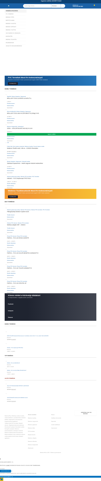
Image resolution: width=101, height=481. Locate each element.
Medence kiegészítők (33, 444)
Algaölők (9, 96)
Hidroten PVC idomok (25, 209)
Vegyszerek (23, 96)
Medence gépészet (32, 424)
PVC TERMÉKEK (10, 14)
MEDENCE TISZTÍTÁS (11, 29)
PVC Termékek (35, 176)
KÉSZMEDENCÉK (10, 42)
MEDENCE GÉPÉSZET (11, 26)
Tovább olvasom (11, 214)
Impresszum (54, 428)
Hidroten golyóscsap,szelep (13, 176)
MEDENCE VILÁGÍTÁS (11, 23)
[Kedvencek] (90, 6)
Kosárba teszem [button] (11, 103)
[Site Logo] (12, 6)
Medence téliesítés (32, 441)
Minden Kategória (16, 96)
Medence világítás (32, 438)
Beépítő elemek (31, 434)
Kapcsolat (53, 421)
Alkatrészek (30, 448)
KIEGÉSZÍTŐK (9, 36)
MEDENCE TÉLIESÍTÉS (11, 39)
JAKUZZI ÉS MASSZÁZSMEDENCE (14, 45)
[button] (1, 457)
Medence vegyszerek (33, 421)
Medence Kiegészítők (12, 126)
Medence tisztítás (29, 146)
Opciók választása (11, 183)
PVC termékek (31, 431)
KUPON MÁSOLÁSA (5, 471)
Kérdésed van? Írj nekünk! (86, 413)
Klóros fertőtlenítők (11, 111)
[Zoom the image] (32, 10)
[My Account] (86, 6)
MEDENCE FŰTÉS (10, 17)
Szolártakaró (21, 126)
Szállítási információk (56, 418)
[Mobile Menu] (6, 6)
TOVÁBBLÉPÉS (13, 83)
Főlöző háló (9, 146)
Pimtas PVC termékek (22, 236)
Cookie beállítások (55, 424)
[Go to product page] (51, 95)
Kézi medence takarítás (18, 146)
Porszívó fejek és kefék (38, 146)
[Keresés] (63, 6)
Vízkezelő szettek (26, 161)
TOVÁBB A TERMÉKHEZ (14, 63)
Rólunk (52, 414)
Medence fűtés (31, 428)
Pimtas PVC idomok (11, 236)
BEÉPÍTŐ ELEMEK (10, 20)
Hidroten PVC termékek (25, 176)
